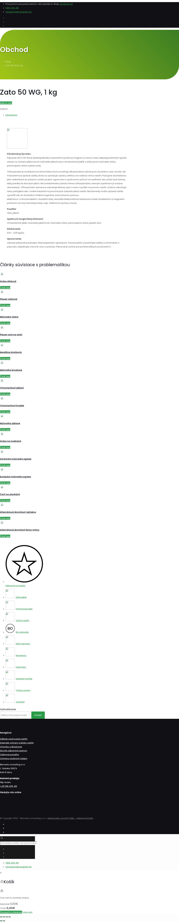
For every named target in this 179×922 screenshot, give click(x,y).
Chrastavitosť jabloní (12, 387)
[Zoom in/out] (9, 916)
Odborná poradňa (9, 754)
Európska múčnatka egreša (15, 476)
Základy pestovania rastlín (13, 738)
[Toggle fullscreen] (7, 916)
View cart (27, 912)
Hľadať (38, 715)
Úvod (8, 61)
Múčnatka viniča (9, 316)
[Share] (4, 916)
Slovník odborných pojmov (13, 750)
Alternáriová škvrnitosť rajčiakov (18, 512)
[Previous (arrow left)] (1, 920)
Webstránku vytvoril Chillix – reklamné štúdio (70, 818)
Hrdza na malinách (10, 441)
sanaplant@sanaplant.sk (18, 11)
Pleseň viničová (8, 299)
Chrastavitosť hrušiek (12, 405)
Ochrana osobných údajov (13, 758)
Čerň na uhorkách (10, 494)
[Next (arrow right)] (4, 920)
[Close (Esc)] (1, 916)
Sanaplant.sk (66, 4)
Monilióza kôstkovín (11, 352)
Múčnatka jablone (10, 423)
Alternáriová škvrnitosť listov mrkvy (19, 529)
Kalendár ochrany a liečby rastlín (17, 742)
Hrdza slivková (8, 281)
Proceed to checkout (11, 912)
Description (11, 115)
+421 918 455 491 (8, 786)
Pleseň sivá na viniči (11, 334)
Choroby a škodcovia (11, 746)
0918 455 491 (12, 7)
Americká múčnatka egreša (15, 459)
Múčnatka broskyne (11, 370)
